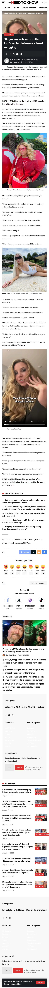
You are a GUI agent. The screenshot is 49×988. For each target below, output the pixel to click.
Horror (31, 540)
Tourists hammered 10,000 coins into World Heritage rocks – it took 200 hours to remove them (17, 804)
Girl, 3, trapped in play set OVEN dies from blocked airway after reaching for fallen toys (24, 662)
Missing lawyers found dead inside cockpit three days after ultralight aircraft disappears (17, 884)
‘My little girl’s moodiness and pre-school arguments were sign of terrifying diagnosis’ (17, 832)
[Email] (17, 54)
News (38, 794)
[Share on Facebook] (10, 54)
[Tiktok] (41, 603)
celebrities (17, 540)
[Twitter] (19, 603)
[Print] (21, 54)
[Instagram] (30, 603)
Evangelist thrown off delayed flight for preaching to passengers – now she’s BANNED (17, 847)
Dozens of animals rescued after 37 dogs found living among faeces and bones (17, 818)
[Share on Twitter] (13, 54)
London (38, 540)
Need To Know (24, 2)
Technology (40, 909)
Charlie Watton (11, 655)
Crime (25, 540)
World (31, 706)
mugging (23, 79)
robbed (11, 543)
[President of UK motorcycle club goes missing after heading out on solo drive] (24, 633)
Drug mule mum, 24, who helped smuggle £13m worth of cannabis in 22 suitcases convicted (23, 686)
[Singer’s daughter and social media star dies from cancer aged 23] (41, 872)
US (37, 849)
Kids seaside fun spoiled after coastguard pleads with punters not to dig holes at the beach (23, 482)
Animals (40, 791)
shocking (18, 543)
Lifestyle (10, 706)
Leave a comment (39, 583)
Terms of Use (16, 984)
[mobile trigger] (4, 2)
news (4, 543)
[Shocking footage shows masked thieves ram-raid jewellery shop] (41, 860)
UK (24, 543)
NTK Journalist (15, 59)
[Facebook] (7, 603)
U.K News (9, 34)
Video (29, 543)
